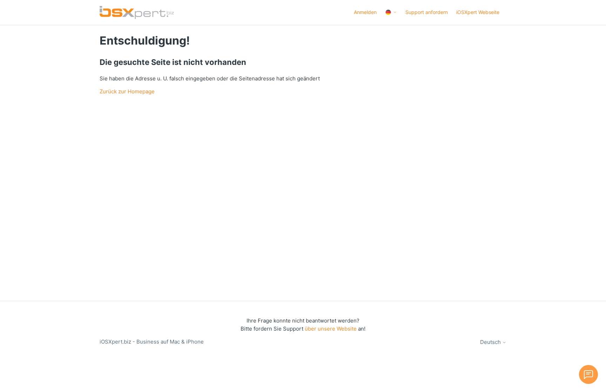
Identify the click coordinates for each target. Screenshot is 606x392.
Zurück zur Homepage (127, 91)
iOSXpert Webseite (477, 12)
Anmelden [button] (365, 12)
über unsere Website (331, 328)
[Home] (137, 12)
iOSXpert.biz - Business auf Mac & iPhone (152, 341)
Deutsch (491, 342)
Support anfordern (426, 12)
